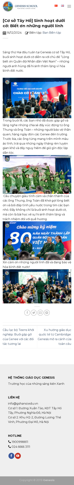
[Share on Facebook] (27, 313)
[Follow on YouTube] (18, 456)
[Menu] (69, 6)
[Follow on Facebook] (11, 456)
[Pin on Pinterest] (47, 313)
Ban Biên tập (52, 32)
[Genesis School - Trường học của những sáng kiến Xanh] (21, 6)
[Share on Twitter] (34, 313)
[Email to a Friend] (40, 313)
